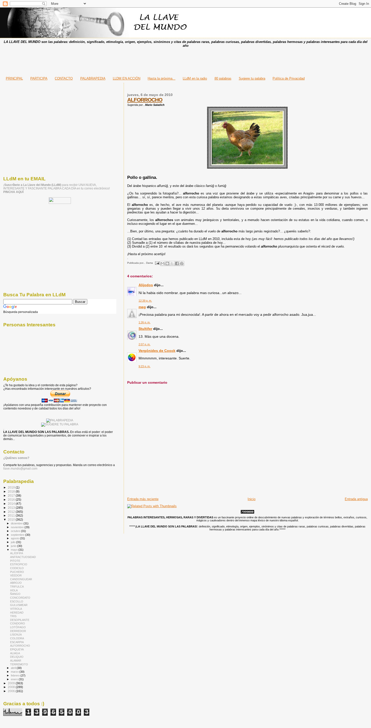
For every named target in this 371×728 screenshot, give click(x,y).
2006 (12, 691)
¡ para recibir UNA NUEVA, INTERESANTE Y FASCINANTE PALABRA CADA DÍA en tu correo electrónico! (56, 188)
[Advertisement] (185, 60)
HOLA (14, 590)
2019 (12, 487)
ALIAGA (15, 653)
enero (15, 679)
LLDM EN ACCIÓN (126, 78)
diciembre (17, 523)
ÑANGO (15, 593)
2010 (12, 519)
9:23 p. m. (144, 366)
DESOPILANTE (19, 619)
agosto (15, 538)
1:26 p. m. (144, 322)
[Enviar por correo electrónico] (162, 263)
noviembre (17, 527)
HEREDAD (16, 612)
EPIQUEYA (17, 649)
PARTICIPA (38, 78)
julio (13, 542)
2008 (12, 687)
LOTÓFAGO (18, 627)
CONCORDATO (20, 597)
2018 (12, 491)
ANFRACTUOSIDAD (23, 557)
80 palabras (223, 78)
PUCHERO (17, 571)
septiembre (18, 534)
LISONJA (16, 634)
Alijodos (146, 285)
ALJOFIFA (16, 553)
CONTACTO (64, 78)
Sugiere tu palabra (252, 78)
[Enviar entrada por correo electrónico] (157, 262)
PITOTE (15, 560)
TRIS (13, 616)
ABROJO (16, 582)
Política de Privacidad (289, 78)
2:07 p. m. (144, 344)
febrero (15, 675)
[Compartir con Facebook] (176, 263)
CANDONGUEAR (21, 579)
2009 (12, 683)
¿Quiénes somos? (16, 458)
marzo (15, 671)
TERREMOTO (19, 664)
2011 (12, 515)
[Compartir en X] (172, 263)
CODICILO (17, 568)
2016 (12, 499)
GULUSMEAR (19, 604)
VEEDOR (16, 575)
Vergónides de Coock (157, 351)
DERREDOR (18, 631)
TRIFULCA (17, 586)
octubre (16, 530)
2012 (12, 511)
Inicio (251, 499)
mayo (14, 549)
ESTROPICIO (18, 564)
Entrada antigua (356, 499)
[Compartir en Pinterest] (181, 263)
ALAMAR (15, 660)
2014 (12, 503)
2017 (12, 495)
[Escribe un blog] (167, 263)
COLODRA (17, 638)
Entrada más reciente (142, 499)
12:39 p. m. (145, 300)
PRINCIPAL (14, 78)
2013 (12, 507)
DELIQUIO (16, 656)
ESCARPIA (17, 642)
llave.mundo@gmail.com (20, 468)
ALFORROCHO (144, 100)
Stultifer (145, 329)
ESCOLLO (16, 601)
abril (14, 667)
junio (14, 545)
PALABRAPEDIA (92, 78)
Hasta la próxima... (161, 78)
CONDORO (17, 623)
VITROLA (16, 608)
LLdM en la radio (195, 78)
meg (142, 307)
